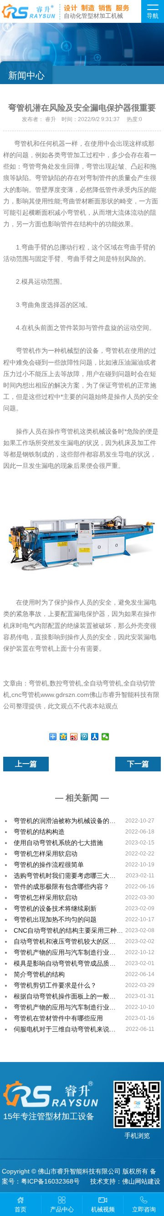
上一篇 (26, 764)
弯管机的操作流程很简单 (49, 864)
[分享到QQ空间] (63, 736)
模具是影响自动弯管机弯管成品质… (65, 963)
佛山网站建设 (141, 1181)
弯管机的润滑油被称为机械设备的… (65, 820)
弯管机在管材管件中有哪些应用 (58, 1018)
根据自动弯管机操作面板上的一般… (65, 996)
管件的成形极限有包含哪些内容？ (61, 886)
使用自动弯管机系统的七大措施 (58, 842)
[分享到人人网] (95, 736)
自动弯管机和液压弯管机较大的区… (65, 941)
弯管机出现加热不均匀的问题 (55, 919)
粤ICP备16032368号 (50, 1181)
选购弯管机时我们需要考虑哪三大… (65, 875)
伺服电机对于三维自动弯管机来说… (65, 1029)
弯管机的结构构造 (39, 831)
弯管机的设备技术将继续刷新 (55, 908)
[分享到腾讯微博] (84, 736)
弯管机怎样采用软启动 (45, 853)
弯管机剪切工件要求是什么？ (55, 985)
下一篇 (138, 764)
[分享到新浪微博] (74, 736)
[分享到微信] (105, 736)
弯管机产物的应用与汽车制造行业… (65, 952)
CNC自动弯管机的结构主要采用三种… (68, 930)
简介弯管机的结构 (39, 974)
